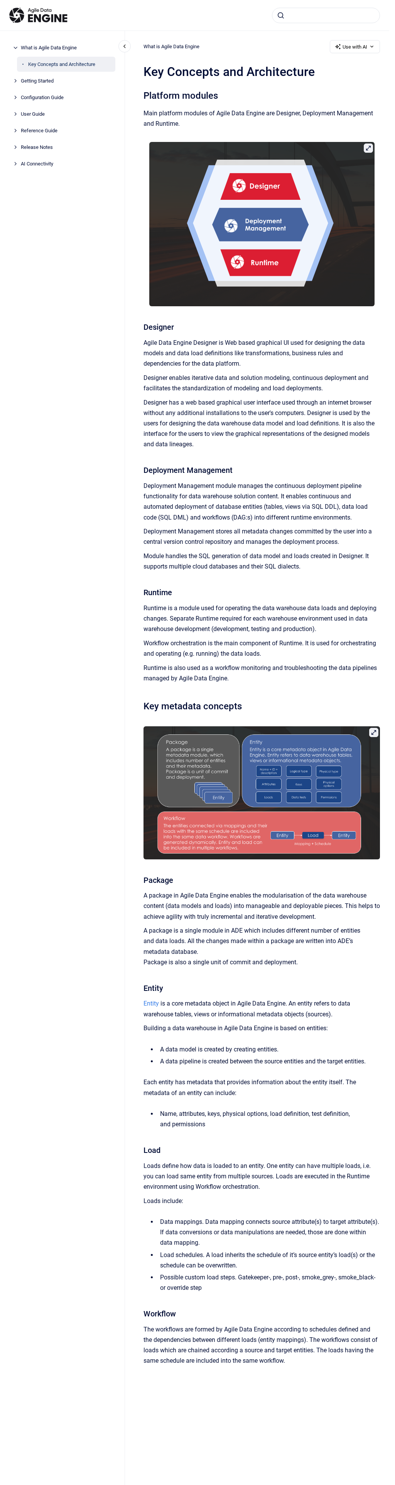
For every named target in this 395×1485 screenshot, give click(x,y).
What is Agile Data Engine (49, 48)
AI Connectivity (37, 164)
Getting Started (37, 81)
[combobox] (326, 15)
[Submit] (281, 15)
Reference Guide (39, 130)
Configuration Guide (42, 97)
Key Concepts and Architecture (61, 64)
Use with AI (355, 47)
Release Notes (37, 147)
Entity (151, 1003)
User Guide (33, 114)
